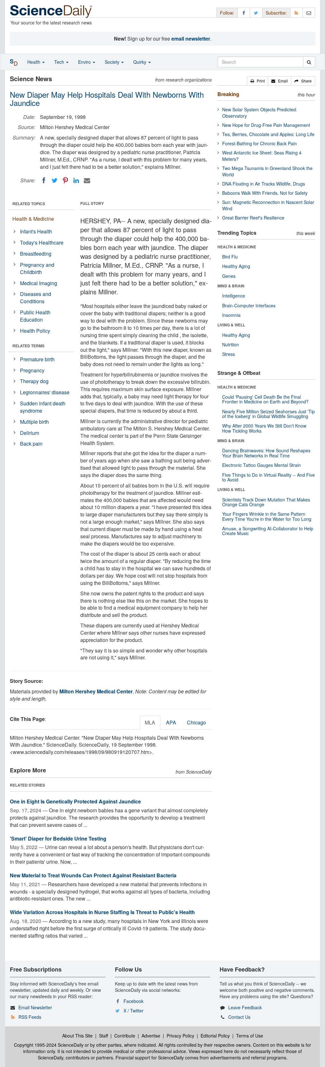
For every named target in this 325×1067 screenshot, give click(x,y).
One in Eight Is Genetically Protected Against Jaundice (75, 801)
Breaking (228, 94)
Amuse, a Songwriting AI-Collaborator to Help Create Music (267, 530)
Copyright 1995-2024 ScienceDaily (48, 1045)
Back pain (31, 443)
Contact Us (239, 1017)
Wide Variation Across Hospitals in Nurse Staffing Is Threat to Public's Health (102, 912)
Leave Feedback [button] (245, 1007)
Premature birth (37, 359)
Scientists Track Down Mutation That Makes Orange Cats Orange (266, 501)
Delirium (29, 432)
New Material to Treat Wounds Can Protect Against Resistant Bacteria (93, 875)
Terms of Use (249, 1035)
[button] (257, 81)
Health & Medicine (33, 218)
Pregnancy (32, 370)
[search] (309, 61)
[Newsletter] (308, 12)
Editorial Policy (215, 1035)
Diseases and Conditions (35, 297)
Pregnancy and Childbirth (37, 268)
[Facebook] (44, 180)
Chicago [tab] (196, 722)
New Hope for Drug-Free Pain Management (266, 125)
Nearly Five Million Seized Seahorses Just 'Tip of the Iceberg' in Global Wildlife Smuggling (268, 413)
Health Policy (35, 330)
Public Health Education (35, 316)
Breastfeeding (35, 253)
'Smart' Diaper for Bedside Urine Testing (58, 838)
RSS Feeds (29, 1017)
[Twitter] (54, 180)
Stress (228, 354)
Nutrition (230, 344)
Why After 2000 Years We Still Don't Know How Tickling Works (264, 428)
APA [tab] (171, 722)
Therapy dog (34, 381)
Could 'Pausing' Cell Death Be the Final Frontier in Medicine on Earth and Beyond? (265, 399)
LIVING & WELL (231, 325)
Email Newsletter (35, 1007)
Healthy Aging (236, 266)
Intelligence (233, 295)
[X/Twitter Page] (256, 12)
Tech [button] (59, 62)
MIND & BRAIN (230, 286)
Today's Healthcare (41, 242)
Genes (228, 276)
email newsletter (190, 38)
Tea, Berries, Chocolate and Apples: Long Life (268, 134)
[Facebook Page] (243, 12)
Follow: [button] (227, 13)
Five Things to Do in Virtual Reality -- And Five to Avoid (268, 477)
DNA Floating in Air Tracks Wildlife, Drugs (263, 183)
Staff (103, 1035)
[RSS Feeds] (296, 12)
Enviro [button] (85, 62)
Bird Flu (230, 256)
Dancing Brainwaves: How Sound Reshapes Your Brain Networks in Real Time (266, 452)
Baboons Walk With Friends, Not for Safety (265, 193)
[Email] (87, 180)
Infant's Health (36, 231)
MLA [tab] (150, 722)
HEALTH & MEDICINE (236, 247)
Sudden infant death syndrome (42, 407)
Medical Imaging (38, 283)
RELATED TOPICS (28, 203)
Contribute (124, 1035)
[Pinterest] (65, 180)
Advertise (151, 1035)
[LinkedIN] (76, 180)
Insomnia (231, 315)
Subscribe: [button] (276, 13)
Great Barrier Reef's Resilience (253, 217)
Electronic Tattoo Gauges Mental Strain (261, 465)
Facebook (133, 1001)
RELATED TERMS (28, 346)
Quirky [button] (140, 62)
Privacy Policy (180, 1035)
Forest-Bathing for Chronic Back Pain (259, 143)
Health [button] (34, 62)
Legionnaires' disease (45, 392)
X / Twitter (133, 1010)
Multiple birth (34, 421)
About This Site (77, 1035)
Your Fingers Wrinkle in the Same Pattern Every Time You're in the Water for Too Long (266, 516)
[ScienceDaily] (51, 11)
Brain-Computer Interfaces (248, 305)
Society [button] (113, 62)
